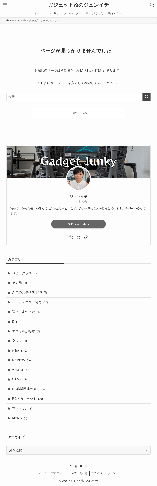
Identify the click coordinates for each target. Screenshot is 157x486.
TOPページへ (78, 113)
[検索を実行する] (146, 97)
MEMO (19, 418)
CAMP (19, 379)
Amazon (20, 369)
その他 (19, 282)
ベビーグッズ (24, 273)
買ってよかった (26, 311)
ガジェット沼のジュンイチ (78, 4)
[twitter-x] (71, 237)
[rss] (86, 466)
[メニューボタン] (5, 5)
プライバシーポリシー (104, 473)
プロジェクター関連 (30, 302)
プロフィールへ (78, 224)
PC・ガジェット (27, 398)
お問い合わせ (79, 473)
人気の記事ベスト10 (29, 292)
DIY (17, 321)
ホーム (43, 473)
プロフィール (59, 473)
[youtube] (85, 237)
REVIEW (21, 360)
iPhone (19, 350)
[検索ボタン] (152, 5)
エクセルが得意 (26, 331)
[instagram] (78, 237)
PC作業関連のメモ (28, 389)
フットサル (22, 408)
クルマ (19, 340)
